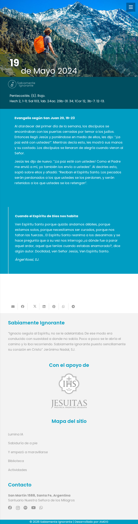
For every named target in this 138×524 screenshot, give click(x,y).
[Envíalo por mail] (13, 306)
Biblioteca (16, 461)
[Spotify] (25, 508)
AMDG (103, 522)
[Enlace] (69, 390)
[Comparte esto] (22, 306)
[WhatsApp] (41, 508)
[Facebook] (10, 508)
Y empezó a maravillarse (28, 452)
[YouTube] (33, 508)
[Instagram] (18, 508)
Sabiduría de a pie (22, 443)
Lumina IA (15, 434)
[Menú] (130, 7)
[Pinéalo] (54, 306)
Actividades (17, 470)
